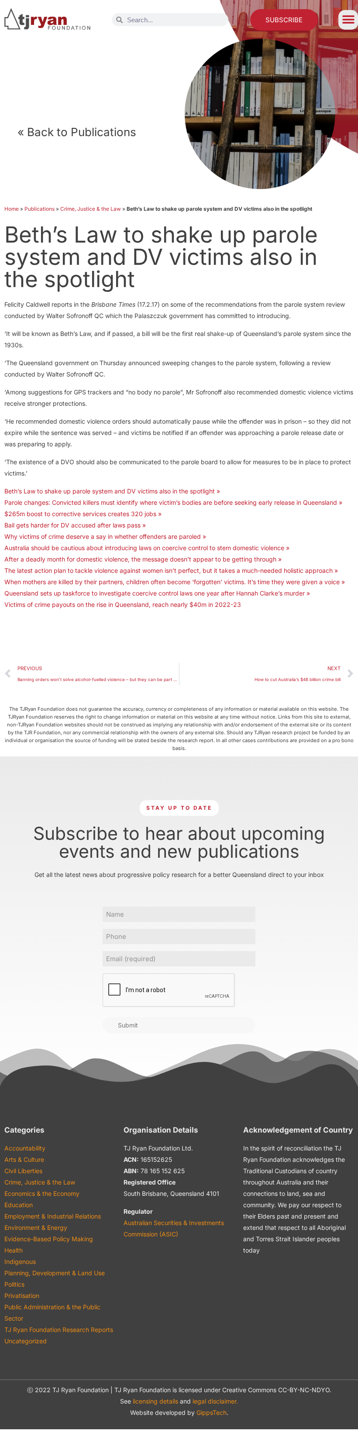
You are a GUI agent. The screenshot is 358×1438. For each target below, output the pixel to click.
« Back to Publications (76, 132)
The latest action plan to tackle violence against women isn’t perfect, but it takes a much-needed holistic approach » (171, 570)
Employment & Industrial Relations (52, 1216)
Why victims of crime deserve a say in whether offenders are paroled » (105, 536)
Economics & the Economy (41, 1193)
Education (18, 1205)
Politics (14, 1284)
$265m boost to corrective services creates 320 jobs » (83, 513)
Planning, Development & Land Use (54, 1273)
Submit (128, 1025)
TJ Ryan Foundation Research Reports (58, 1329)
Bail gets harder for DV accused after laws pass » (75, 525)
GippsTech (211, 1412)
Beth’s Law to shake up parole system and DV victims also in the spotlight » (112, 491)
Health (13, 1250)
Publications (39, 208)
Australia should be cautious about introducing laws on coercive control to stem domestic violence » (146, 547)
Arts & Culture (24, 1159)
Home (11, 208)
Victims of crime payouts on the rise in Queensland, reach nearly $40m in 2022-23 (122, 604)
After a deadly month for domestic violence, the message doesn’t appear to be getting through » (143, 559)
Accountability (24, 1148)
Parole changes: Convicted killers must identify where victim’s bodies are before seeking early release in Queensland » (173, 502)
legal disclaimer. (215, 1401)
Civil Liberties (23, 1170)
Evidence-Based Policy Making (48, 1239)
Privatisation (21, 1295)
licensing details (155, 1401)
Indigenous (20, 1261)
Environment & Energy (35, 1227)
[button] (348, 20)
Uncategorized (25, 1341)
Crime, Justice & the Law (90, 208)
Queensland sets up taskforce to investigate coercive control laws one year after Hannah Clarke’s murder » (157, 593)
